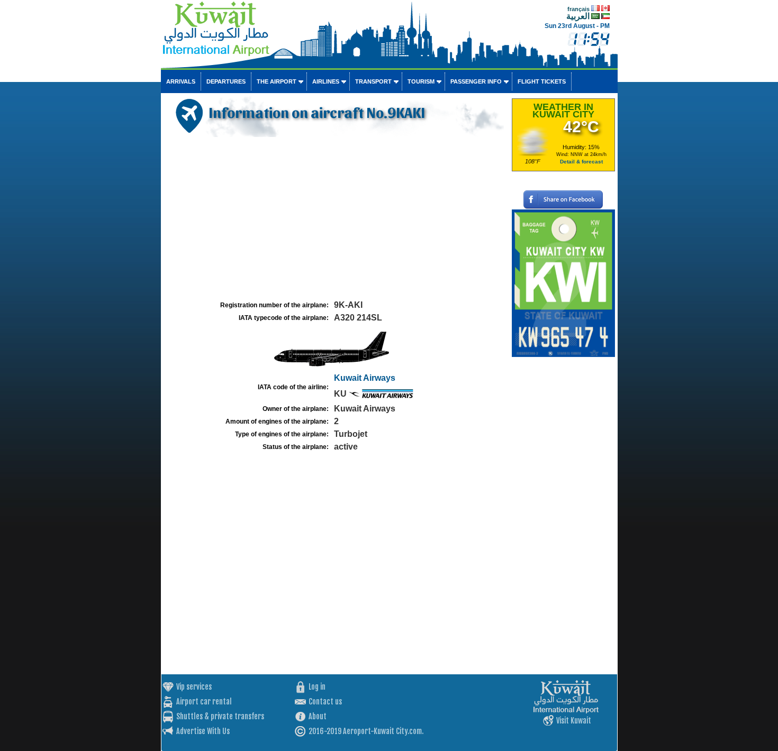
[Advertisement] (335, 219)
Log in (317, 686)
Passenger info (476, 81)
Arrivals (180, 81)
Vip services (194, 686)
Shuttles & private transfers (220, 716)
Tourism (421, 81)
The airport (276, 81)
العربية (578, 16)
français (578, 9)
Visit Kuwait (573, 720)
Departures (226, 81)
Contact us (325, 701)
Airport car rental (204, 701)
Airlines (325, 81)
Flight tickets (542, 81)
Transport (373, 81)
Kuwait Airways (364, 377)
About (318, 716)
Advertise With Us (203, 731)
